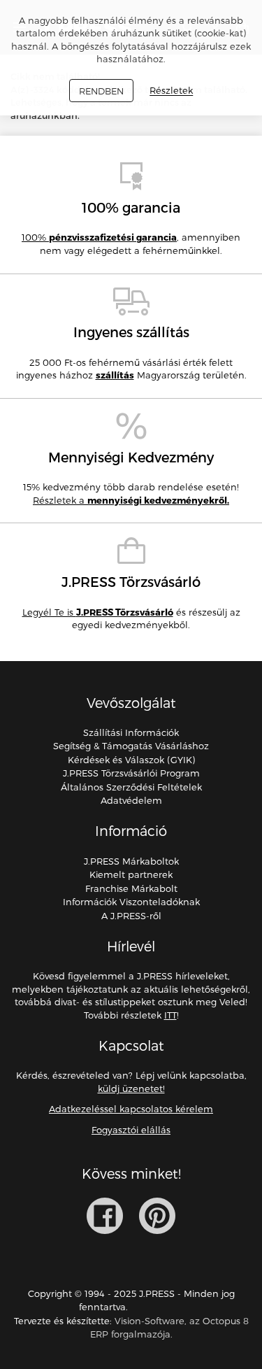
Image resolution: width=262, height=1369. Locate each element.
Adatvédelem (131, 800)
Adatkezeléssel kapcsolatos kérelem (131, 1108)
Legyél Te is (97, 612)
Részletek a (131, 500)
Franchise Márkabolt (131, 888)
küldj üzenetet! (131, 1088)
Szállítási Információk (131, 732)
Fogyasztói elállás (131, 1129)
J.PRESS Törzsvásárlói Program (131, 773)
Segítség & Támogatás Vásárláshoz (131, 745)
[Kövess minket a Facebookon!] (105, 1216)
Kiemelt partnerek (131, 874)
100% (99, 237)
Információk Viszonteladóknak (131, 901)
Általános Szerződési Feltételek (131, 787)
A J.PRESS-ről (131, 915)
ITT (170, 1015)
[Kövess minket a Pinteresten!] (157, 1216)
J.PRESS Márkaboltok (131, 861)
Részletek (171, 91)
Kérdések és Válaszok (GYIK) (131, 759)
